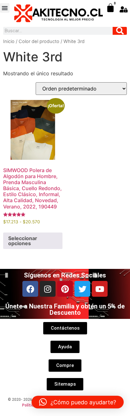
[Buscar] (120, 31)
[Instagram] (48, 289)
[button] (4, 8)
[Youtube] (100, 289)
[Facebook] (30, 289)
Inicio (9, 41)
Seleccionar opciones (22, 240)
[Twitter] (82, 289)
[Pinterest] (65, 289)
